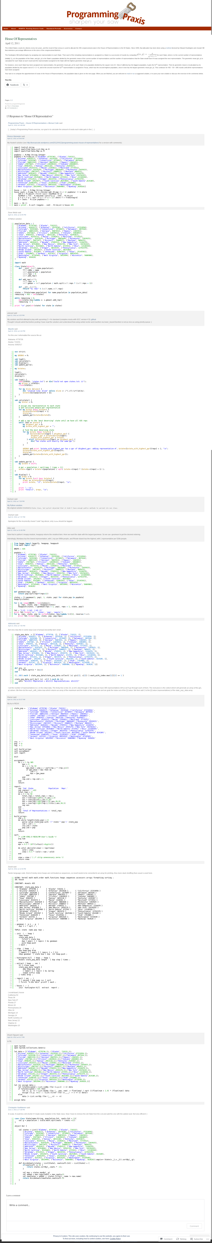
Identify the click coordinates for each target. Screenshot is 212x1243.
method (168, 48)
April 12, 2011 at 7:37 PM (16, 517)
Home (6, 28)
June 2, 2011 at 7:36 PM (16, 1109)
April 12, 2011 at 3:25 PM (15, 315)
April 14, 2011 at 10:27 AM (16, 699)
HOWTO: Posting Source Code (31, 28)
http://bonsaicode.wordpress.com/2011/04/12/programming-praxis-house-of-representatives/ (63, 143)
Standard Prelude (54, 28)
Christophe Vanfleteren (17, 1107)
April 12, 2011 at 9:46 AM (16, 125)
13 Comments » (12, 108)
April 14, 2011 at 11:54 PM (17, 869)
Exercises (15, 106)
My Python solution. (15, 505)
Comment (194, 1226)
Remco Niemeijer (14, 136)
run (133, 73)
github (93, 319)
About (13, 28)
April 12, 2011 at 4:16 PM (16, 331)
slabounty (12, 623)
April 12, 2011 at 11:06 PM (16, 530)
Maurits (11, 329)
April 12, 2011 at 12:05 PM (17, 215)
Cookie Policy (115, 1239)
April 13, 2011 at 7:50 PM (16, 626)
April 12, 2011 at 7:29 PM (15, 501)
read (128, 73)
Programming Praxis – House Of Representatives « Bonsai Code (33, 123)
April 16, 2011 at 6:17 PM (15, 1037)
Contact (78, 28)
